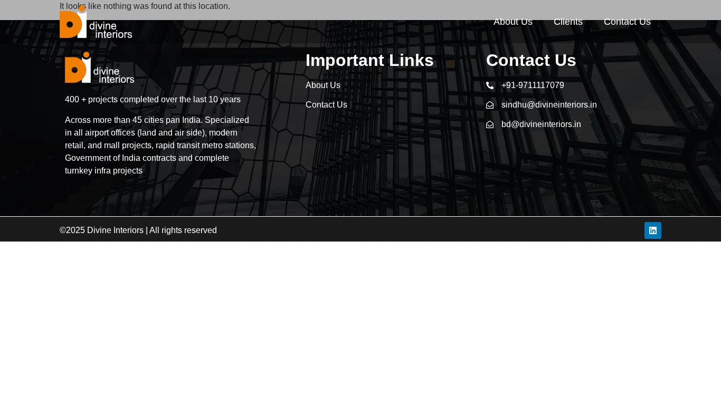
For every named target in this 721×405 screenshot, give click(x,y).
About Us (513, 21)
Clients (568, 21)
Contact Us (627, 21)
